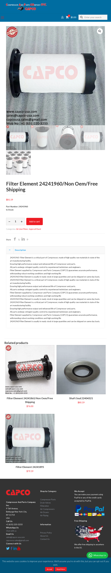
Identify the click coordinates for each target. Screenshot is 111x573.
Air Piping (44, 515)
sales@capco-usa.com (15, 537)
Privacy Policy (46, 533)
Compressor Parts (48, 499)
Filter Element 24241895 (30, 466)
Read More (61, 569)
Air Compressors (47, 509)
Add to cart (34, 221)
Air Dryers (44, 512)
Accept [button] (49, 569)
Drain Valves (45, 503)
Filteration (44, 506)
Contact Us (45, 539)
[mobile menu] (2, 17)
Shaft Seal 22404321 (81, 398)
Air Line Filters (22, 229)
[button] (100, 31)
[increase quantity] (21, 221)
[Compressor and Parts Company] (26, 6)
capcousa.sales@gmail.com (17, 540)
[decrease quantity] (9, 221)
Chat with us (11, 531)
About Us (44, 536)
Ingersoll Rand (35, 229)
